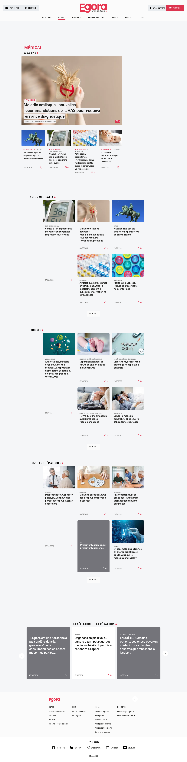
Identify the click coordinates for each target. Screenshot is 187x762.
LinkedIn (114, 747)
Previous (22, 656)
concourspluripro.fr (125, 711)
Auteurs (52, 719)
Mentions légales (102, 711)
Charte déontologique (58, 723)
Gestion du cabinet (96, 18)
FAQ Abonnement (79, 711)
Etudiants (76, 18)
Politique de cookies (103, 723)
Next (165, 653)
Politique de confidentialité (101, 717)
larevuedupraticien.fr (126, 715)
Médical (62, 18)
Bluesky (78, 747)
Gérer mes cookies (102, 731)
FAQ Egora (76, 715)
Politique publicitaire (103, 727)
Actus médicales (42, 197)
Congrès (35, 330)
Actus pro (46, 18)
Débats (115, 18)
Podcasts (129, 18)
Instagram (95, 747)
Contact (52, 715)
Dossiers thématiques (45, 463)
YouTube (131, 747)
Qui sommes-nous (57, 711)
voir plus (93, 314)
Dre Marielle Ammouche (47, 121)
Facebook (61, 747)
